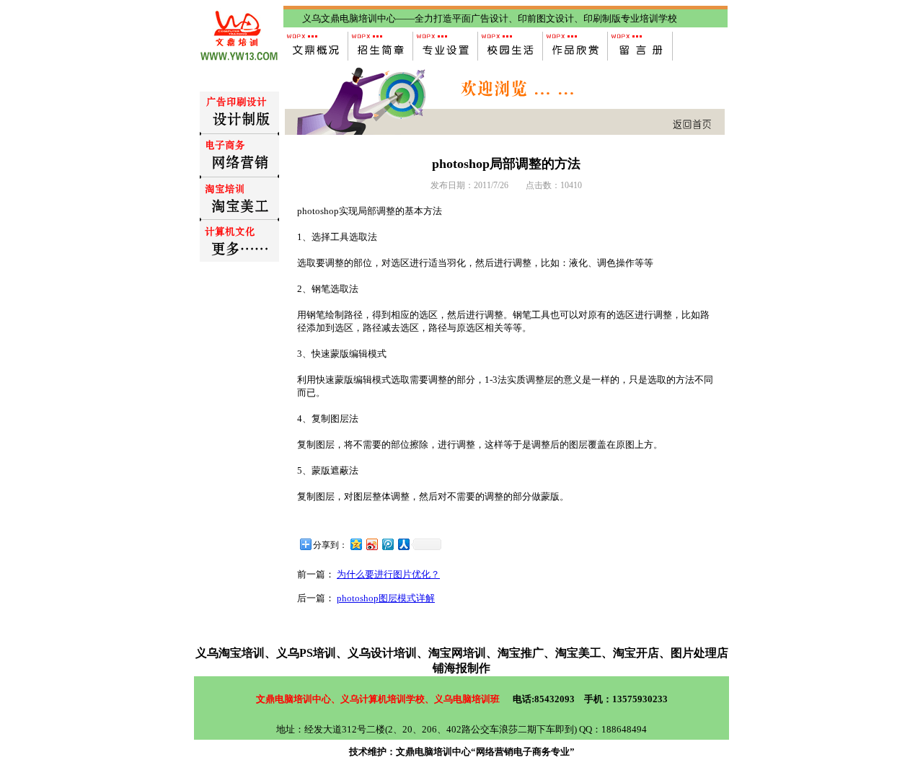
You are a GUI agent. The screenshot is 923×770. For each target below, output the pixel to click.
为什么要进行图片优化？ (388, 574)
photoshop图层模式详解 (386, 598)
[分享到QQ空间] (355, 544)
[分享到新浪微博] (371, 544)
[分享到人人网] (403, 544)
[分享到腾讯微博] (387, 544)
